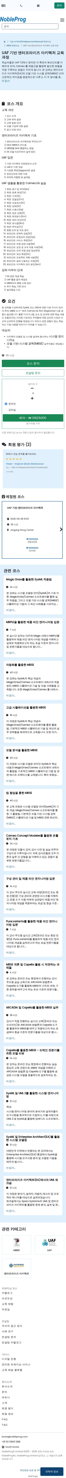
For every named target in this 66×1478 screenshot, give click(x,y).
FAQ (5, 1419)
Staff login (33, 1476)
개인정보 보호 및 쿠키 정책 (33, 1470)
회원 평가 (8, 1408)
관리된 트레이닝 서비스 (16, 1364)
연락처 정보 (51, 1471)
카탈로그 (7, 1293)
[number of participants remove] (33, 388)
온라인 (12, 404)
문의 (59, 5)
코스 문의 (33, 363)
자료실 (6, 1309)
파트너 (6, 1397)
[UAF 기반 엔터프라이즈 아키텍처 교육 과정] (16, 19)
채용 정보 (8, 1414)
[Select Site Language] (3, 5)
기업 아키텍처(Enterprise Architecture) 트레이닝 (30, 41)
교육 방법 (8, 1304)
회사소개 (7, 1386)
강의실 (12, 410)
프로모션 (7, 1298)
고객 (4, 1403)
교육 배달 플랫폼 (12, 1370)
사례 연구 (8, 1331)
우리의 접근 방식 (12, 1326)
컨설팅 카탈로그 (12, 1342)
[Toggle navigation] (62, 19)
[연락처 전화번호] (21, 5)
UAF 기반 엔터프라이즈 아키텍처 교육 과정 (40, 45)
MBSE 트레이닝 (12, 45)
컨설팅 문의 (33, 373)
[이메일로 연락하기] (38, 5)
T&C (5, 1425)
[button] (60, 529)
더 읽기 (6, 81)
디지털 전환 (9, 1359)
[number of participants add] (33, 398)
